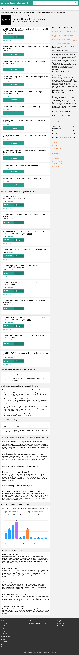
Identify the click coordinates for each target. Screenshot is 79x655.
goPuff (3, 626)
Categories (16, 8)
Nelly (55, 156)
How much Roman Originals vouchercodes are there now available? (65, 40)
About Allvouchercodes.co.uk (37, 623)
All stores (4, 647)
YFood (3, 644)
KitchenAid (4, 634)
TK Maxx (56, 166)
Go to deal (13, 54)
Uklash (3, 639)
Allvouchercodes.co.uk (15, 3)
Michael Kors (57, 153)
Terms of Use (61, 626)
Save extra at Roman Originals (62, 43)
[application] (25, 531)
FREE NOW (4, 623)
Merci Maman (58, 151)
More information (7, 40)
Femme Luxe (57, 145)
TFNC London (58, 161)
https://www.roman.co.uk (18, 23)
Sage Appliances (6, 636)
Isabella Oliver (58, 148)
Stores (3, 8)
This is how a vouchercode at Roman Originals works (64, 36)
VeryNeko (4, 642)
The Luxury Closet (59, 164)
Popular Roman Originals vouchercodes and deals (65, 32)
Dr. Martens (57, 143)
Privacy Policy (61, 623)
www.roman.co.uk (65, 118)
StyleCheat (57, 158)
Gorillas (3, 628)
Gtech (3, 631)
